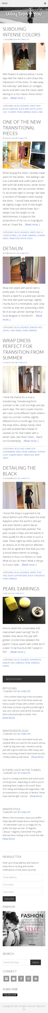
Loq (19, 235)
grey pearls (16, 330)
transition (14, 238)
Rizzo (34, 112)
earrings (20, 662)
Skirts (33, 572)
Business (24, 105)
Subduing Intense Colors (21, 31)
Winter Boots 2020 (15, 730)
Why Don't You (24, 14)
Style (39, 572)
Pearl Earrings (21, 588)
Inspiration (35, 659)
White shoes (26, 238)
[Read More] (9, 717)
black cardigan (10, 109)
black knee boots (27, 109)
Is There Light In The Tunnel (22, 769)
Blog (16, 105)
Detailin (13, 248)
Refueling (10, 688)
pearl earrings (24, 112)
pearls (6, 666)
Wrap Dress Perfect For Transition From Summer (23, 349)
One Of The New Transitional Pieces (22, 127)
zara (40, 112)
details (6, 330)
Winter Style (11, 809)
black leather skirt (17, 575)
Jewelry (33, 327)
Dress (32, 105)
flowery (12, 112)
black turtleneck (36, 575)
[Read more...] (18, 98)
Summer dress (15, 455)
